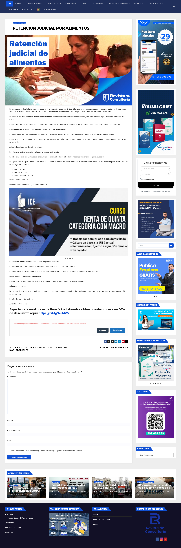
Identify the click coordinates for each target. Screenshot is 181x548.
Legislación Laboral (19, 23)
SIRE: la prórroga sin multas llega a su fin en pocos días (153, 486)
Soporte (95, 514)
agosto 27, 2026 (17, 494)
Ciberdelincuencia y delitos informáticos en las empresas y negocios (68, 488)
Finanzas (138, 4)
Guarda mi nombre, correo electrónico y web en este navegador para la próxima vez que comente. (46, 451)
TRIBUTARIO (150, 482)
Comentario (12, 377)
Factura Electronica (119, 4)
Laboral (85, 4)
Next (125, 221)
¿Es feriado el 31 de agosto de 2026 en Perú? (110, 486)
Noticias (19, 4)
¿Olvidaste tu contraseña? (161, 191)
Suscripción (117, 330)
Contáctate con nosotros (101, 519)
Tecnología (99, 4)
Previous (12, 221)
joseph (29, 494)
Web (9, 440)
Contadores (50, 9)
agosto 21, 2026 (145, 491)
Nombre (10, 420)
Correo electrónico (14, 430)
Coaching (13, 9)
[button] (174, 6)
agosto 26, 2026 (60, 491)
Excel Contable (155, 4)
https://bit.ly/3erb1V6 (54, 313)
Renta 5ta (27, 9)
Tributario (70, 4)
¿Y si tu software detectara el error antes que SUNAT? (25, 489)
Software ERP (35, 4)
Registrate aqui (146, 191)
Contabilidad (54, 4)
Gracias (95, 525)
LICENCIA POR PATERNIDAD (112, 347)
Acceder (102, 330)
